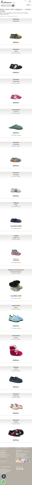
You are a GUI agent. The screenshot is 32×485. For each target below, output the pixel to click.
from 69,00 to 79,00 (16, 295)
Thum (16, 51)
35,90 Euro (16, 132)
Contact (2, 451)
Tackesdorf (16, 21)
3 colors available (17, 298)
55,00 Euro (16, 413)
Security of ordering (4, 471)
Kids (6, 16)
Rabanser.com (3, 460)
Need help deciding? (5, 454)
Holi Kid (16, 111)
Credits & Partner (4, 457)
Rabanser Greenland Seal (16, 270)
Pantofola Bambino (15, 272)
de (25, 1)
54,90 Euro (16, 72)
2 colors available (17, 135)
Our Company (3, 450)
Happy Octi (16, 237)
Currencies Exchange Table (22, 457)
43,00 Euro (16, 326)
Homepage (2, 16)
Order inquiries (3, 452)
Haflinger (16, 203)
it (24, 1)
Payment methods (20, 456)
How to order (19, 450)
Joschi (16, 369)
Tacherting (16, 144)
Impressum (2, 456)
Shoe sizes (2, 453)
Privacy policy (3, 472)
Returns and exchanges (21, 454)
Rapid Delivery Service (21, 453)
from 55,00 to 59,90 (16, 226)
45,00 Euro (16, 387)
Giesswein (16, 19)
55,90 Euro (16, 42)
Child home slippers (15, 53)
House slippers (11, 16)
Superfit (16, 235)
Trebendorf (16, 81)
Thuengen (16, 174)
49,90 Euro (16, 165)
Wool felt (16, 16)
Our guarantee (3, 469)
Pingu (16, 205)
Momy (16, 337)
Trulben (16, 422)
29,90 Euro (16, 260)
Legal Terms (3, 473)
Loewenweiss (16, 109)
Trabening (16, 396)
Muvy (15, 307)
